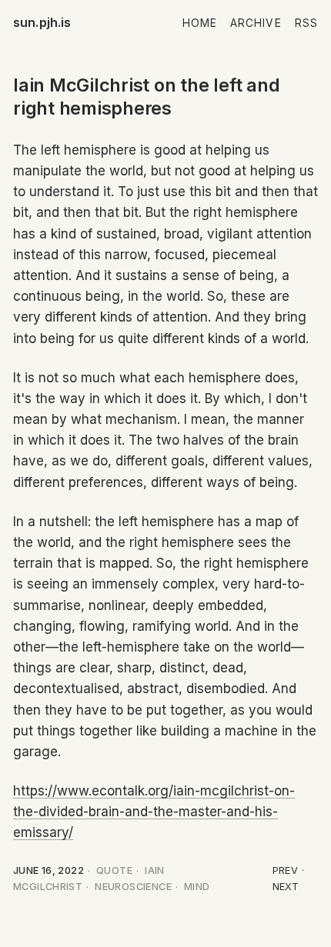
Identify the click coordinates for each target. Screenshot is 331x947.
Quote (114, 870)
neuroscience (133, 886)
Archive (256, 23)
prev (285, 870)
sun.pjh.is (42, 22)
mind (197, 886)
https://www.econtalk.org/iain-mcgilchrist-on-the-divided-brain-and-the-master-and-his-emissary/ (154, 811)
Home (199, 23)
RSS (306, 23)
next (285, 886)
